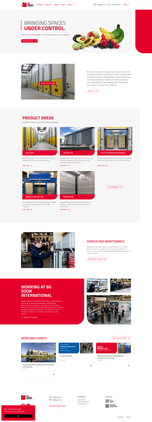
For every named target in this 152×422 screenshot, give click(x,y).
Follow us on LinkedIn (30, 317)
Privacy (128, 417)
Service (56, 5)
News (63, 5)
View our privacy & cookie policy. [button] (14, 411)
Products (40, 5)
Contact (70, 5)
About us (48, 5)
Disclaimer (120, 417)
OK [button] (18, 416)
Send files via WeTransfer (57, 406)
